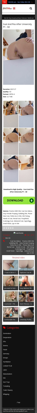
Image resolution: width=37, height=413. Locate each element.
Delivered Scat (29, 251)
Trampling (6, 386)
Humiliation (7, 362)
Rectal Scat (10, 247)
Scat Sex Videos (15, 241)
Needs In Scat (20, 247)
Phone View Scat (28, 245)
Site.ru (7, 8)
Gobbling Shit (13, 243)
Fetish (5, 350)
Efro (4, 341)
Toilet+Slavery (8, 390)
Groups (5, 358)
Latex (5, 370)
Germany (6, 354)
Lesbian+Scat (7, 366)
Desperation (7, 337)
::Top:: (18, 402)
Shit (4, 378)
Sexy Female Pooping (27, 243)
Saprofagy (19, 251)
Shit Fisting (30, 247)
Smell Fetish (10, 251)
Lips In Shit (30, 253)
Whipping (6, 394)
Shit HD (7, 238)
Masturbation (7, 374)
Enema (5, 346)
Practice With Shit (28, 241)
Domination (7, 333)
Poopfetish (30, 249)
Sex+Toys (6, 382)
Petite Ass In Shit (15, 245)
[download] (19, 200)
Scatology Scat (20, 249)
